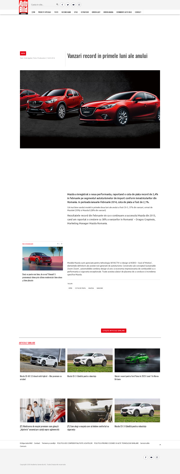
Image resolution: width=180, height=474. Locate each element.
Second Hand (66, 12)
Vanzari (100, 288)
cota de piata (80, 288)
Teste (56, 12)
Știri (33, 12)
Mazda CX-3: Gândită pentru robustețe (81, 376)
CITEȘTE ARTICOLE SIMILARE (114, 331)
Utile (76, 12)
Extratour (85, 12)
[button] (57, 4)
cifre (70, 288)
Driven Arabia (108, 12)
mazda (91, 288)
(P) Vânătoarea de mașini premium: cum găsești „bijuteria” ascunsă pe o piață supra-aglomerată (39, 428)
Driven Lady (96, 12)
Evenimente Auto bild (124, 12)
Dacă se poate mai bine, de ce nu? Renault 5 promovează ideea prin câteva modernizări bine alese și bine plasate (42, 277)
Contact (138, 12)
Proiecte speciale (44, 12)
